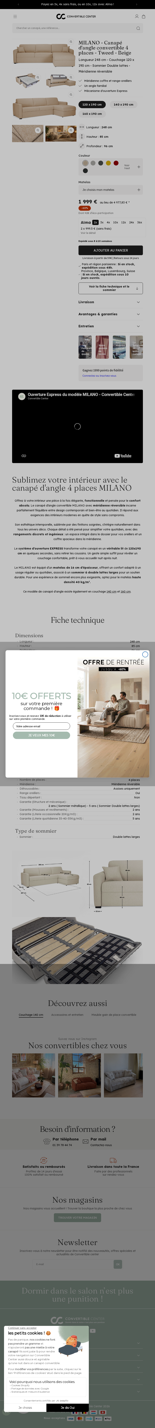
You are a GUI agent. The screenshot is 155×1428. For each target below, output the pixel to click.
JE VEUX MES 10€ (41, 735)
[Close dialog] (145, 654)
